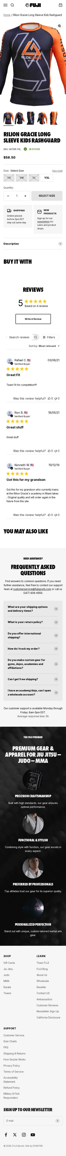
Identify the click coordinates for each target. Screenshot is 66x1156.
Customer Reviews (47, 1005)
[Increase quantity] (25, 195)
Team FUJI (43, 962)
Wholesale (43, 980)
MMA (6, 980)
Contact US (43, 993)
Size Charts (10, 1041)
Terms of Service (14, 1071)
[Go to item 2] (20, 119)
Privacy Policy (12, 1065)
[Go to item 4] (42, 119)
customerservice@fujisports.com (32, 589)
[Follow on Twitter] (14, 1134)
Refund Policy (12, 1087)
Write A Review (33, 319)
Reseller (41, 987)
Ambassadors (44, 999)
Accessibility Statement (11, 1079)
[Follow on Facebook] (6, 1134)
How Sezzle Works (15, 1059)
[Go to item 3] (31, 119)
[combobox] (44, 345)
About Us (42, 974)
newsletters (43, 221)
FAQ (6, 1047)
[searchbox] (19, 337)
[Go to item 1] (8, 119)
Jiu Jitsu (8, 968)
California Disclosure (48, 1017)
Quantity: (9, 187)
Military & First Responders (11, 1095)
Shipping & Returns (15, 1053)
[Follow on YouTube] (32, 1134)
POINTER (38, 1146)
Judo (7, 974)
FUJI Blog (42, 968)
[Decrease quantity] (8, 195)
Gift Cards (9, 962)
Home (7, 14)
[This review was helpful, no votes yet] (49, 398)
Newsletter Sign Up (48, 1011)
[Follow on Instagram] (23, 1134)
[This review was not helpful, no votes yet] (55, 398)
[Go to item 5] (53, 119)
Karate (7, 987)
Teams (7, 993)
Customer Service (14, 1035)
